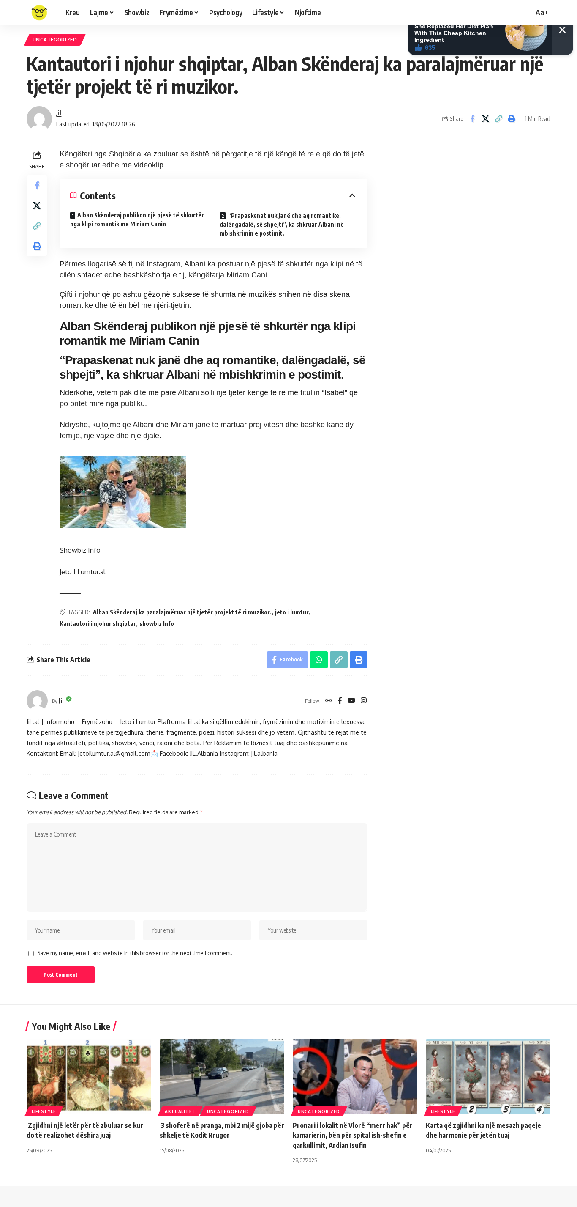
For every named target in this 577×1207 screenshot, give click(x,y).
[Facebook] (340, 701)
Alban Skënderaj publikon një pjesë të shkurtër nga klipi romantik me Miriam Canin (137, 219)
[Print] (511, 119)
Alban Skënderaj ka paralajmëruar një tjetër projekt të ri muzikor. (182, 612)
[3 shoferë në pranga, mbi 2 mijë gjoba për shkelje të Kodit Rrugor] (222, 1076)
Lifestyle (44, 1111)
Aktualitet (180, 1111)
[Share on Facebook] (472, 119)
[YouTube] (351, 701)
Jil (58, 112)
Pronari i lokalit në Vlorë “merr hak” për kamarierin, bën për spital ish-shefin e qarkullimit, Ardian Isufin (353, 1135)
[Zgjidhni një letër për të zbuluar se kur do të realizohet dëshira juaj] (89, 1076)
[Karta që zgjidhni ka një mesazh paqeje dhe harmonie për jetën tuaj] (488, 1076)
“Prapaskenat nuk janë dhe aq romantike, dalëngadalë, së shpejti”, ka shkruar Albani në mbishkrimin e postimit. (282, 224)
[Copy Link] (498, 119)
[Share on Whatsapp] (319, 659)
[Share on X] (485, 119)
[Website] (328, 701)
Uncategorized (55, 39)
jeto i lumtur (292, 612)
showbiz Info (156, 623)
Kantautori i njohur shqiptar (98, 623)
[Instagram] (363, 701)
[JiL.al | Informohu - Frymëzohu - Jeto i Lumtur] (39, 12)
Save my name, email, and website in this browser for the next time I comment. (134, 952)
